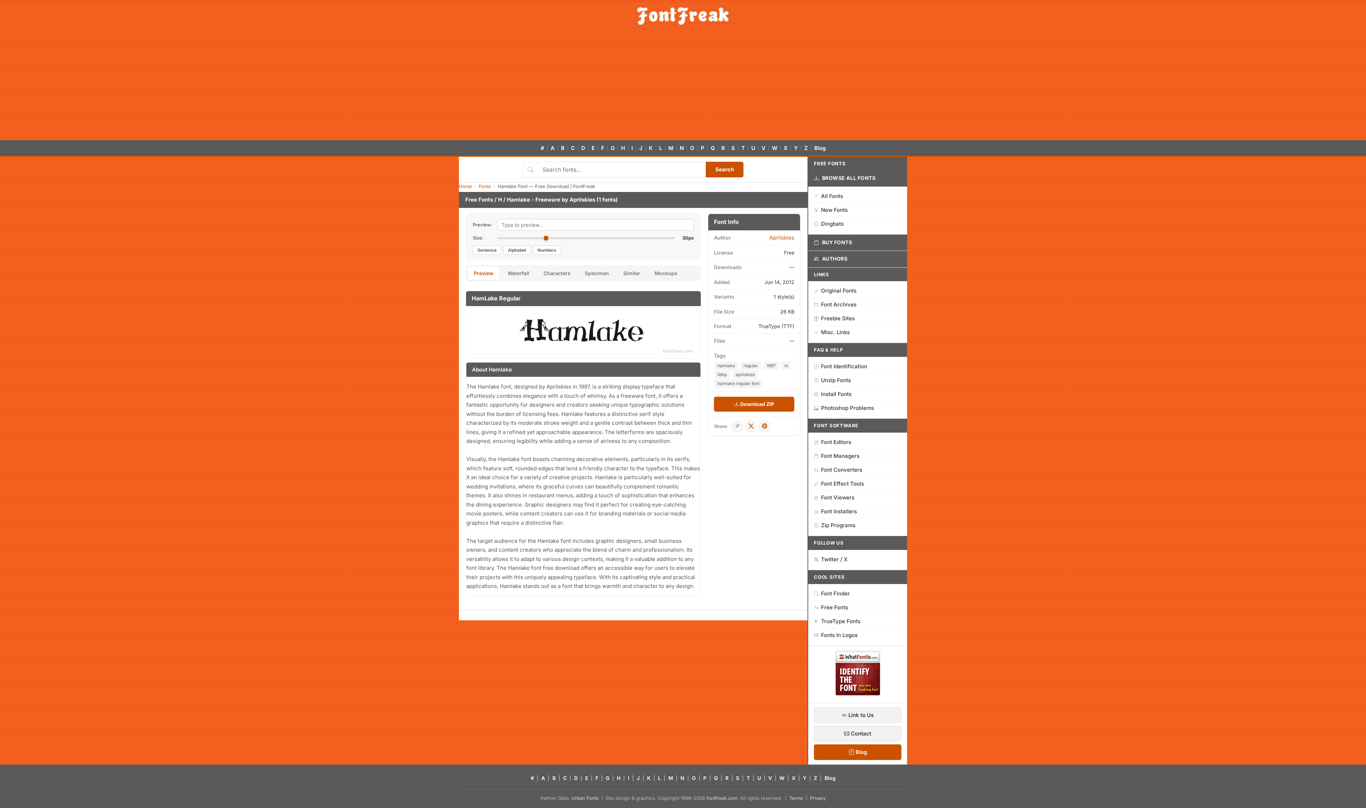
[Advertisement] (683, 87)
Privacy (818, 798)
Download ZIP (756, 404)
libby (722, 374)
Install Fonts (836, 394)
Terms (796, 798)
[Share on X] (751, 426)
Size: (478, 238)
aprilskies (745, 374)
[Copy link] (737, 426)
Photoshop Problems (847, 408)
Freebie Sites (838, 318)
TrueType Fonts (841, 621)
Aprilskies (582, 199)
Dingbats (832, 223)
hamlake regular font (738, 383)
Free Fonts (479, 199)
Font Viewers (837, 497)
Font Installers (839, 511)
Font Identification (844, 366)
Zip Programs (838, 525)
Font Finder (835, 593)
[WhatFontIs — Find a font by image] (858, 693)
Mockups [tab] (666, 273)
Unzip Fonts (836, 380)
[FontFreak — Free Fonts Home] (683, 16)
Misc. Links (835, 332)
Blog (820, 148)
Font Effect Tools (842, 483)
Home (465, 186)
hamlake (726, 365)
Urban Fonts (585, 798)
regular (750, 365)
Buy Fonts (837, 242)
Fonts (485, 186)
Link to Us (860, 715)
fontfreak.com (721, 798)
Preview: (482, 225)
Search (724, 169)
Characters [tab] (557, 273)
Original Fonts (839, 290)
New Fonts (834, 210)
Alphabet (517, 250)
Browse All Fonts (849, 178)
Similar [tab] (631, 273)
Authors (835, 259)
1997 (771, 365)
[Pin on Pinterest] (764, 426)
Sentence (487, 250)
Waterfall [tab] (518, 273)
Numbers (547, 250)
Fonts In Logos (839, 635)
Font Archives (839, 304)
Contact (860, 733)
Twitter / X (834, 559)
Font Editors (836, 442)
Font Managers (840, 456)
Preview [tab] (483, 273)
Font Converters (841, 469)
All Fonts (832, 196)
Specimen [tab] (597, 273)
